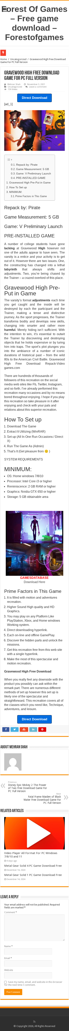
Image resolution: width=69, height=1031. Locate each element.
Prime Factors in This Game (31, 196)
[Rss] (34, 1021)
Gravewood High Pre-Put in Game (30, 182)
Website (8, 970)
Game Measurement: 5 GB (32, 169)
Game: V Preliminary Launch (33, 173)
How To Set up (18, 187)
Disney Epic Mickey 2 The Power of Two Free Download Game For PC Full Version (27, 787)
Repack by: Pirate (27, 164)
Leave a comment (38, 87)
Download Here (34, 582)
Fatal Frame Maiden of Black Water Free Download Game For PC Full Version (42, 798)
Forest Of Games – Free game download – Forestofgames (34, 23)
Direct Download (34, 98)
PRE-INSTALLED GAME (30, 178)
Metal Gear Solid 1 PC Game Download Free (33, 875)
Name (8, 946)
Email (8, 958)
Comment (10, 912)
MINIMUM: (15, 191)
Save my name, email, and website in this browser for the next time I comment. (33, 983)
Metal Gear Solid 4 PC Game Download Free (33, 865)
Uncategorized (18, 59)
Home (3, 59)
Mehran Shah (14, 84)
